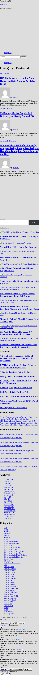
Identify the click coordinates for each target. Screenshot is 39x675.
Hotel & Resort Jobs (11, 541)
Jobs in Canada (9, 573)
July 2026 (7, 481)
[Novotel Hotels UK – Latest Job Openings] (15, 243)
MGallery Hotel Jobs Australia (13, 408)
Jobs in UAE (8, 602)
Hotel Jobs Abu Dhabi (12, 547)
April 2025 (8, 501)
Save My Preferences (16, 669)
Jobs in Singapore (10, 598)
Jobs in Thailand (10, 600)
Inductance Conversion (12, 563)
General (7, 537)
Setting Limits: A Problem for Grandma (17, 376)
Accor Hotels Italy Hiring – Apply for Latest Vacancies (19, 425)
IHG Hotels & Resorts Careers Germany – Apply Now (19, 421)
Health (9, 109)
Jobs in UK (8, 604)
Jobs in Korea (9, 582)
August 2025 (8, 495)
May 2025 (7, 499)
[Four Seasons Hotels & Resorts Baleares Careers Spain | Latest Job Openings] (19, 289)
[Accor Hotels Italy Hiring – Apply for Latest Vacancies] (19, 277)
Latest (6, 608)
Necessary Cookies (8, 629)
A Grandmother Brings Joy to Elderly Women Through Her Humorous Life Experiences (17, 358)
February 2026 (9, 489)
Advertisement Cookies (10, 659)
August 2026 (8, 479)
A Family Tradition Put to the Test (15, 372)
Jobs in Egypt (9, 576)
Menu (2, 59)
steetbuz (15, 97)
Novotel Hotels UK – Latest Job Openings (18, 247)
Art (1, 73)
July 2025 (7, 497)
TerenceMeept (5, 434)
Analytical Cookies (8, 649)
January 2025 (9, 507)
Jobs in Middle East (11, 588)
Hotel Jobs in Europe (11, 549)
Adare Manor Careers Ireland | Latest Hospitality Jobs (18, 423)
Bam (4, 619)
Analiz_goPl (4, 442)
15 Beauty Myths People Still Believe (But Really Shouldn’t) (17, 115)
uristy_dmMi (4, 466)
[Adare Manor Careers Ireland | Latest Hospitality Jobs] (19, 264)
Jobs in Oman (9, 590)
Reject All (13, 623)
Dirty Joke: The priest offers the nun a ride (19, 396)
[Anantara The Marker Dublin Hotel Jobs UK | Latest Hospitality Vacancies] (19, 340)
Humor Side (8, 559)
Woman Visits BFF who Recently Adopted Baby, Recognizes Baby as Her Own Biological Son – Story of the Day (19, 150)
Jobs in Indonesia (10, 578)
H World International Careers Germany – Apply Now (18, 417)
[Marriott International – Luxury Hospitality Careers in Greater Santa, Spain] (19, 302)
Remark (18, 639)
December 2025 (9, 493)
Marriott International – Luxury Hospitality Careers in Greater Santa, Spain (19, 307)
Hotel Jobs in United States (13, 553)
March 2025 (8, 503)
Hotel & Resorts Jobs (11, 543)
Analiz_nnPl (4, 458)
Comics (7, 532)
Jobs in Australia (10, 569)
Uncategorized (9, 613)
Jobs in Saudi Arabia (11, 596)
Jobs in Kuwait (9, 584)
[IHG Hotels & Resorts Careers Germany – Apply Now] (19, 253)
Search (2, 219)
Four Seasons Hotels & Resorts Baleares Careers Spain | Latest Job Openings (17, 295)
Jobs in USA (8, 606)
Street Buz (3, 5)
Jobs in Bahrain (9, 571)
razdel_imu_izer (5, 451)
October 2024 (9, 513)
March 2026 (8, 487)
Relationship (11, 141)
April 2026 (8, 485)
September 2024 (9, 514)
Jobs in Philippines (10, 592)
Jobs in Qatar (8, 594)
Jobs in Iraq (8, 580)
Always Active (21, 629)
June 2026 (7, 483)
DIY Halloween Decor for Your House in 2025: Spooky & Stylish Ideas (18, 81)
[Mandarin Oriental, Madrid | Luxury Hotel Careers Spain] (19, 315)
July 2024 (7, 518)
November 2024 (9, 511)
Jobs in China (9, 574)
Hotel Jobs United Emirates (13, 557)
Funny (6, 535)
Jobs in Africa (9, 567)
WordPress (33, 617)
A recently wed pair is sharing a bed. (16, 387)
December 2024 (9, 509)
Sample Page (8, 53)
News (6, 610)
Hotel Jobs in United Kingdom (14, 551)
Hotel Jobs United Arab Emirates (15, 555)
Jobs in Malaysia (10, 586)
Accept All (21, 623)
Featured (7, 73)
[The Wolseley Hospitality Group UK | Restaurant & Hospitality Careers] (19, 328)
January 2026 (9, 491)
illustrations (8, 561)
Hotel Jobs (8, 545)
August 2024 (8, 516)
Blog (6, 530)
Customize (4, 623)
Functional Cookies (8, 639)
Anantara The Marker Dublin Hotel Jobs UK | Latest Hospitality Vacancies (18, 346)
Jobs (5, 565)
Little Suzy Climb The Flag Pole (14, 392)
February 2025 (9, 505)
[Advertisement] (19, 30)
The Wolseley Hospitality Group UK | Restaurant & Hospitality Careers (16, 333)
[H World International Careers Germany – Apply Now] (19, 232)
